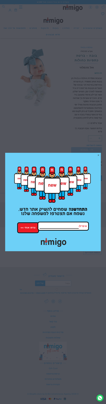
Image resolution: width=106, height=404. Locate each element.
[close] (98, 155)
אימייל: (83, 226)
